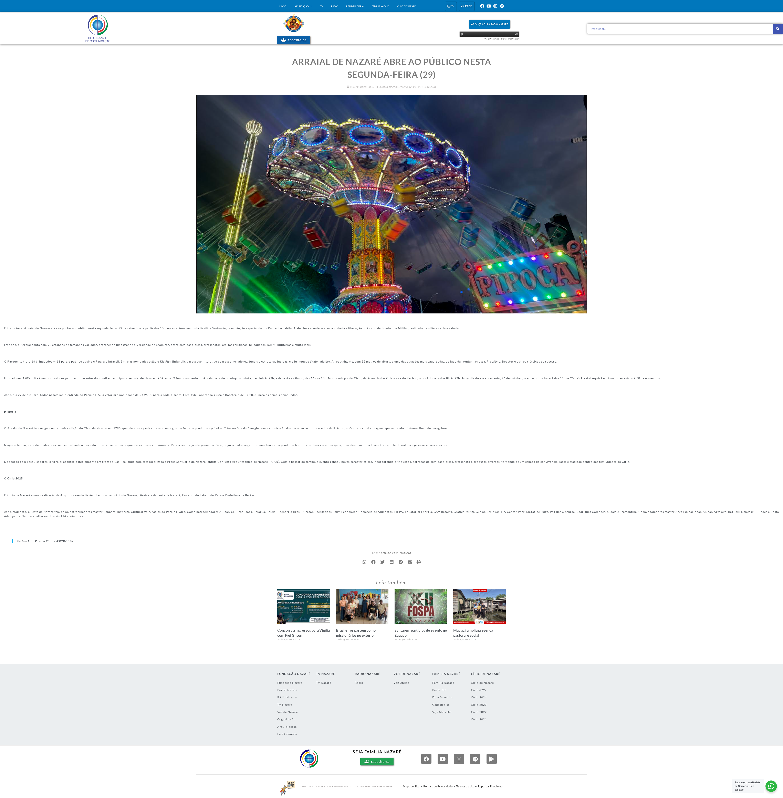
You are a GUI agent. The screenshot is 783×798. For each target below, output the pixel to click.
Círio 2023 (479, 704)
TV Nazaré (284, 704)
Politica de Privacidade (437, 786)
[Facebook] (482, 6)
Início (282, 6)
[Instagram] (495, 6)
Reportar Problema (490, 786)
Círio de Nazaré (406, 6)
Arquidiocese (287, 726)
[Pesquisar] (778, 29)
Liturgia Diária (355, 6)
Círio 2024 (479, 697)
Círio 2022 (479, 712)
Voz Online (401, 682)
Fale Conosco (287, 734)
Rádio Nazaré (287, 697)
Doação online (442, 697)
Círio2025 (478, 690)
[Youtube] (489, 6)
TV (321, 6)
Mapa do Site (411, 786)
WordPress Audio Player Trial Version (501, 39)
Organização (286, 719)
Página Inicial (408, 86)
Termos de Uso (465, 786)
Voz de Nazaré (427, 86)
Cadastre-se (441, 704)
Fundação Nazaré (289, 682)
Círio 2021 (479, 719)
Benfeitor (439, 690)
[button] (489, 24)
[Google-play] (492, 759)
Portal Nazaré (287, 690)
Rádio (334, 6)
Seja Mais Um (442, 712)
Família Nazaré (380, 6)
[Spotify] (502, 6)
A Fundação (301, 6)
